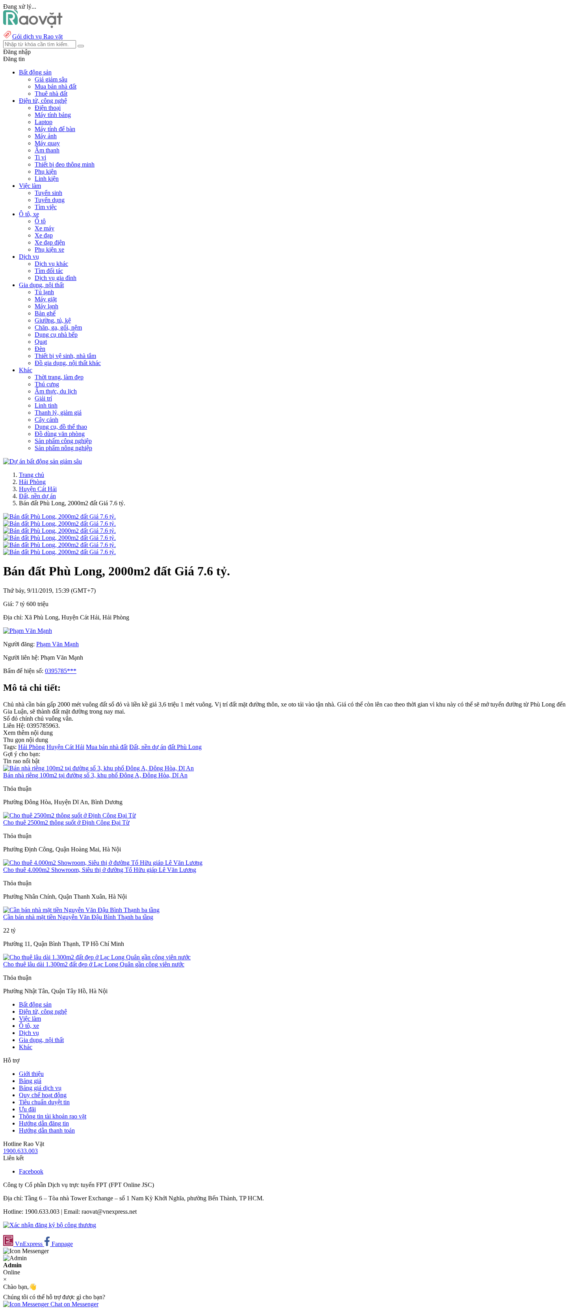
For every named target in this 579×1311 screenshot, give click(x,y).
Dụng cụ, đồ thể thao (61, 426)
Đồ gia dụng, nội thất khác (68, 363)
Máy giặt (46, 299)
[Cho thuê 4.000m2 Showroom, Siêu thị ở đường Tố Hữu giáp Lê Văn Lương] (102, 862)
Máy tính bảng (53, 114)
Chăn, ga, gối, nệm (58, 327)
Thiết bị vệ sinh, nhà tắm (65, 355)
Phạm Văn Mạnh (57, 644)
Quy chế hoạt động (43, 1095)
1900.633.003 (20, 1151)
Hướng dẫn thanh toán (47, 1130)
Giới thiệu (31, 1073)
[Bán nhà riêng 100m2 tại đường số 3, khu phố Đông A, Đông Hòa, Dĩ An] (98, 768)
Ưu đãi (27, 1109)
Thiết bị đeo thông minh (65, 164)
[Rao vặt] (33, 25)
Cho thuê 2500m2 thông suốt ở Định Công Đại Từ (66, 822)
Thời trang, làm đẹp (59, 377)
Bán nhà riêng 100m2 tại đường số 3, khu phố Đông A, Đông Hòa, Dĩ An (95, 775)
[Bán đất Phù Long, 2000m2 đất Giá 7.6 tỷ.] (59, 516)
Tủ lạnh (44, 292)
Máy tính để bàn (55, 129)
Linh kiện (47, 178)
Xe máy (44, 228)
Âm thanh (47, 150)
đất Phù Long (185, 747)
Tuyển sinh (48, 192)
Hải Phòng (32, 481)
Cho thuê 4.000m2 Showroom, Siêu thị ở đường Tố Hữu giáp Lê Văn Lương (99, 869)
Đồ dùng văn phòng (60, 433)
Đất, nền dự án (37, 496)
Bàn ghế (45, 313)
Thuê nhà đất (51, 93)
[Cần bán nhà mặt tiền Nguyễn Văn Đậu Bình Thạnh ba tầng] (81, 910)
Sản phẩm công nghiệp (63, 441)
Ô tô (40, 221)
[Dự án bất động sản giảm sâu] (42, 461)
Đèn (40, 348)
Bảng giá (30, 1080)
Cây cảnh (46, 419)
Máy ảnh (46, 136)
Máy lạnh (46, 306)
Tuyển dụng (50, 200)
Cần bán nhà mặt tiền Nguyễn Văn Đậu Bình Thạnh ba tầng (78, 917)
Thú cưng (47, 384)
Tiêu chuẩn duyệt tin (44, 1102)
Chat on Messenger (73, 1304)
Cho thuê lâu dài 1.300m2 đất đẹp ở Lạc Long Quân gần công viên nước (93, 964)
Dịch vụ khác (51, 263)
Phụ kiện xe (49, 249)
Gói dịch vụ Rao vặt (37, 36)
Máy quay (47, 143)
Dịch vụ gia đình (55, 277)
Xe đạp (44, 235)
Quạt (41, 341)
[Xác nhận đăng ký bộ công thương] (49, 1225)
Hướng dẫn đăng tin (44, 1123)
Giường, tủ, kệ (53, 320)
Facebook (31, 1171)
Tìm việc (46, 207)
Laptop (43, 122)
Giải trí (43, 398)
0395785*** (60, 671)
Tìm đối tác (49, 270)
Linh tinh (46, 405)
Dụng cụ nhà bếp (56, 334)
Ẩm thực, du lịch (56, 391)
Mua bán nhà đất (55, 86)
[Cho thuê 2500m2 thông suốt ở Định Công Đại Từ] (69, 815)
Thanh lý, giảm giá (58, 412)
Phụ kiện (46, 171)
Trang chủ (31, 474)
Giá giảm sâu (51, 79)
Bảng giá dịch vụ (40, 1088)
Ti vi (40, 157)
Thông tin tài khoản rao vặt (52, 1116)
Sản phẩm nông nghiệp (63, 448)
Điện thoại (48, 107)
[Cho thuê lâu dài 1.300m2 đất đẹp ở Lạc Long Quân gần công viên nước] (97, 957)
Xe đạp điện (50, 242)
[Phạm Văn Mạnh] (27, 630)
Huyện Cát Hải (38, 489)
